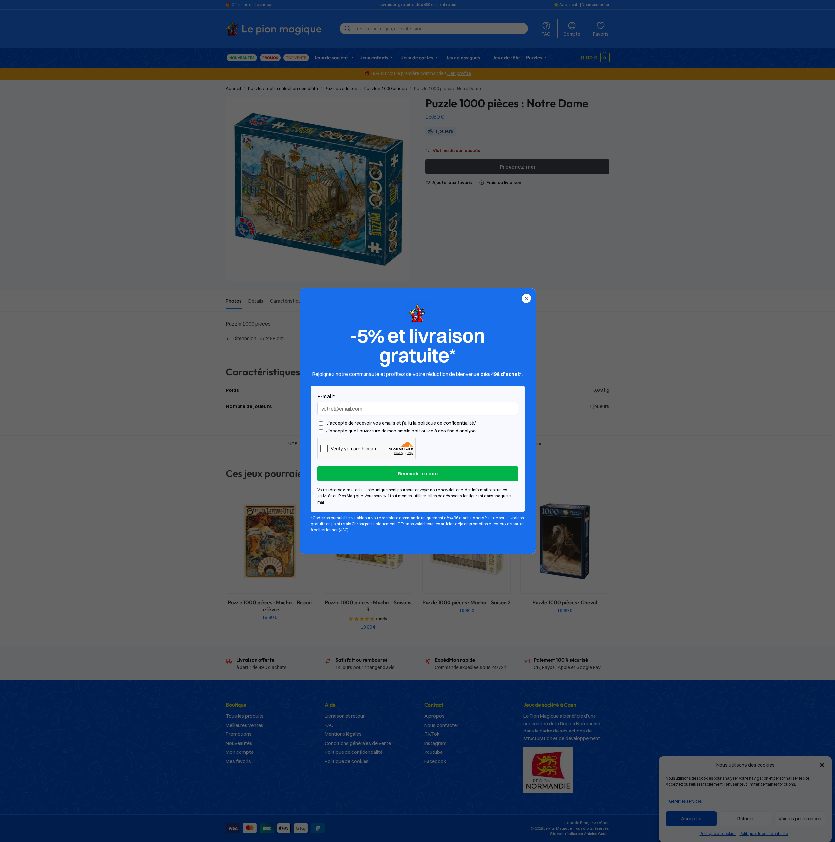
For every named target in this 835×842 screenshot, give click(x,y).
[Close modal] (526, 298)
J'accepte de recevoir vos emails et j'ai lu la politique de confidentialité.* (401, 423)
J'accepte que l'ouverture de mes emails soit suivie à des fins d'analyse (401, 431)
